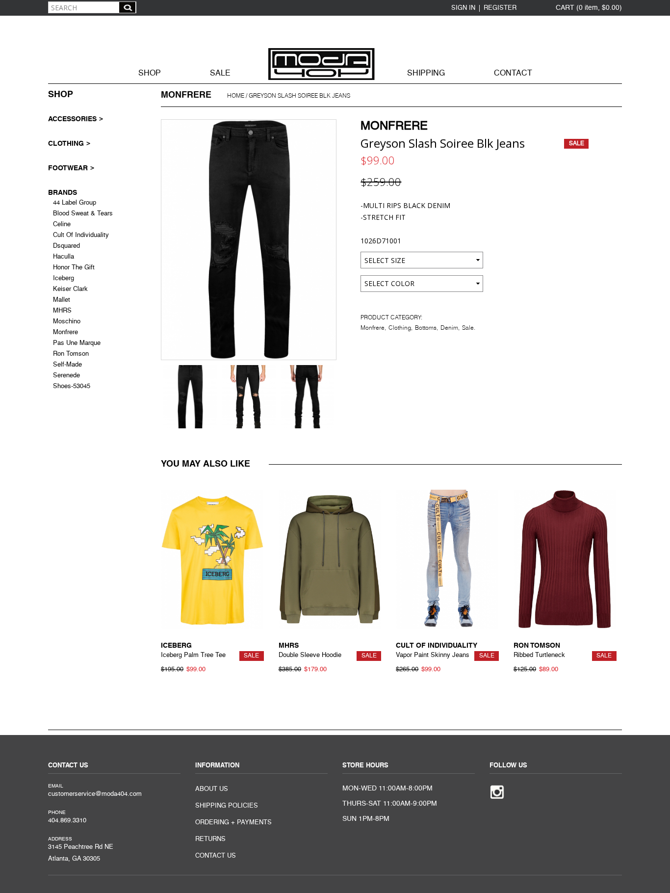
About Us (211, 789)
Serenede (66, 375)
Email (55, 786)
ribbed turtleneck (539, 655)
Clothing (399, 328)
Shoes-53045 (71, 386)
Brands (62, 192)
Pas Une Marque (77, 343)
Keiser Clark (70, 289)
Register (500, 8)
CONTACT (513, 74)
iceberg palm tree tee (193, 655)
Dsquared (66, 246)
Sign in (463, 8)
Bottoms (426, 328)
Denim (449, 328)
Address (60, 839)
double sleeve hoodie (310, 655)
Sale (468, 328)
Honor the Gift (74, 267)
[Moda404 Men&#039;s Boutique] (335, 48)
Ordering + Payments (233, 822)
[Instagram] (497, 791)
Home (235, 96)
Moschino (66, 321)
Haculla (63, 257)
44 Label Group (74, 203)
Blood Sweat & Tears (83, 213)
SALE (220, 74)
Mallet (61, 300)
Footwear (68, 168)
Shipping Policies (226, 806)
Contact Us (215, 856)
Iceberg (63, 278)
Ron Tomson (71, 354)
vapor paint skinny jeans (432, 655)
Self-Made (67, 365)
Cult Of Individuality (81, 235)
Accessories (72, 119)
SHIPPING (426, 74)
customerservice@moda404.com (95, 794)
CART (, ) (589, 7)
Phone (57, 812)
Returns (210, 839)
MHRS (62, 311)
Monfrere (394, 126)
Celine (62, 224)
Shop (149, 74)
